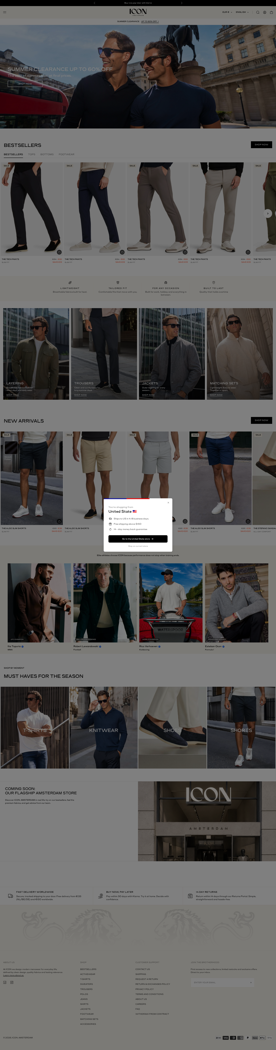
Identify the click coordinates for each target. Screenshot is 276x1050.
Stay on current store (138, 546)
